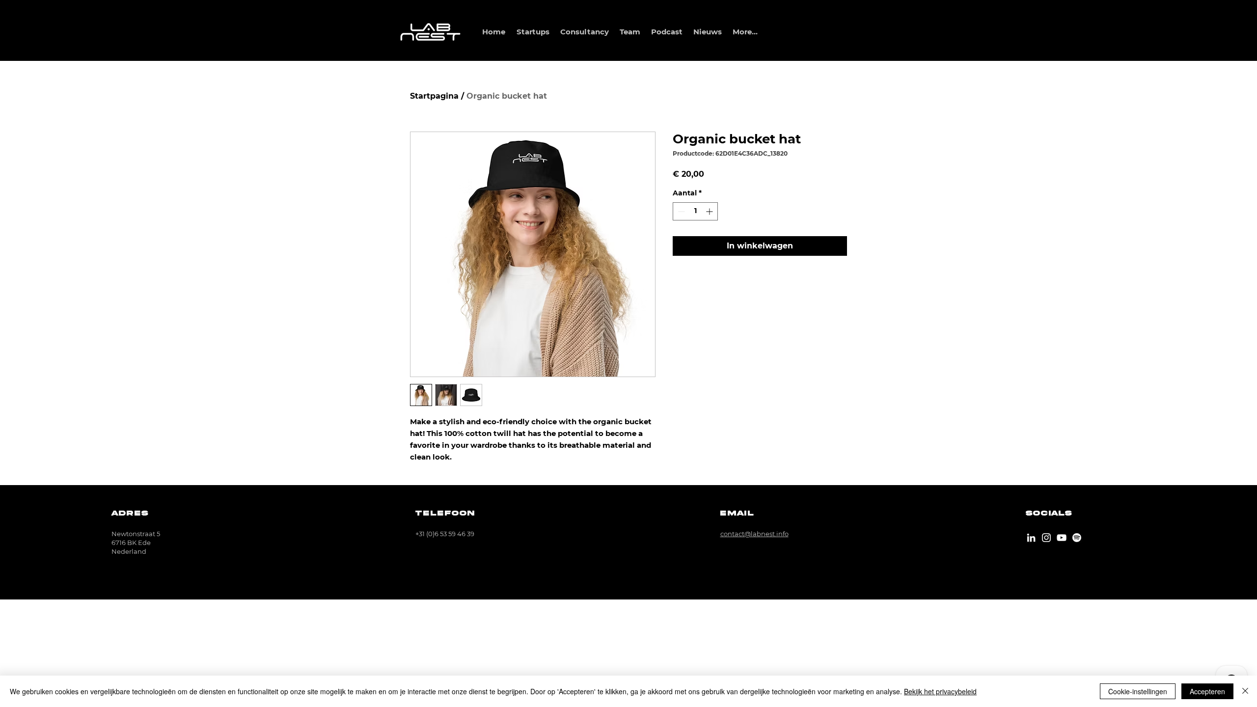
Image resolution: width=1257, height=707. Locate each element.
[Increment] (710, 211)
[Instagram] (1046, 538)
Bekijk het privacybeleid (940, 691)
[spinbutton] (695, 211)
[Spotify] (1077, 538)
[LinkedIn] (1031, 538)
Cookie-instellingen (1137, 691)
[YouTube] (1061, 538)
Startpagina (434, 96)
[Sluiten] (1245, 691)
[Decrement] (680, 211)
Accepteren (1207, 691)
